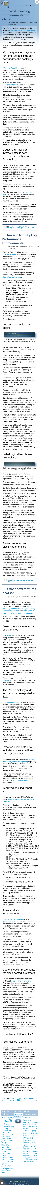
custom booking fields (30, 1124)
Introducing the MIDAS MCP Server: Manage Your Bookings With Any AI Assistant (7, 1139)
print (7, 1100)
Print (9, 635)
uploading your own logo (23, 981)
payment (16, 228)
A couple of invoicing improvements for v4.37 (16, 13)
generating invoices (11, 921)
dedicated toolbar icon (12, 277)
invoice (25, 226)
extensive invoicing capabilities (22, 30)
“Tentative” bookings (11, 68)
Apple (36, 1118)
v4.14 (32, 1157)
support (25, 1153)
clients (36, 1122)
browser (27, 1120)
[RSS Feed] (2, 1112)
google (35, 1131)
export (25, 1098)
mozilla (26, 1143)
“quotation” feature (10, 85)
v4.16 (36, 1157)
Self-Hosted (8, 1048)
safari (36, 1149)
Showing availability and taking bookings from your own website (7, 1159)
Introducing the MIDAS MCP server (16, 1180)
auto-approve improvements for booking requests (19, 612)
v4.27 (18, 1100)
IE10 (24, 1133)
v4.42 (28, 1161)
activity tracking (16, 226)
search (12, 1100)
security (27, 1151)
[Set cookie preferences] (3, 1181)
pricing (31, 1145)
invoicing (9, 228)
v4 (32, 1155)
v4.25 (25, 1159)
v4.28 (8, 581)
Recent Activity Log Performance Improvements (19, 239)
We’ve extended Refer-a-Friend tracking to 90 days (7, 1120)
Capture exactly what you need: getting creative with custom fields (7, 1168)
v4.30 (36, 1159)
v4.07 (36, 1155)
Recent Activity (9, 254)
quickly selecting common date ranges (17, 607)
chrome (26, 1122)
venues (32, 1161)
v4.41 (24, 1161)
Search (6, 680)
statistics (35, 1151)
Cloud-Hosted (8, 1083)
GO (18, 1121)
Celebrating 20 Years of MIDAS (21, 1181)
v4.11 (24, 1157)
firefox (26, 1130)
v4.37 (32, 228)
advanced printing (15, 919)
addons (26, 1117)
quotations (25, 228)
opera (25, 1145)
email (25, 1128)
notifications (33, 1143)
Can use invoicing (20, 780)
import (31, 1098)
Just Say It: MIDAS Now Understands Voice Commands (6, 1149)
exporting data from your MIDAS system (19, 760)
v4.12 (28, 1157)
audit (19, 257)
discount (35, 1126)
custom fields (27, 1126)
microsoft (27, 1140)
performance (28, 580)
